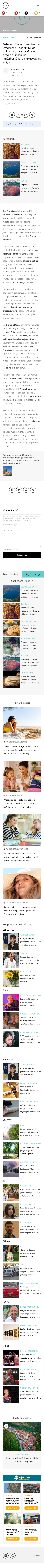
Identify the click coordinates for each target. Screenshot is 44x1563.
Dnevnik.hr (9, 13)
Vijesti (20, 13)
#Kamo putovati (34, 38)
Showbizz (41, 13)
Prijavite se (22, 555)
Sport (30, 13)
